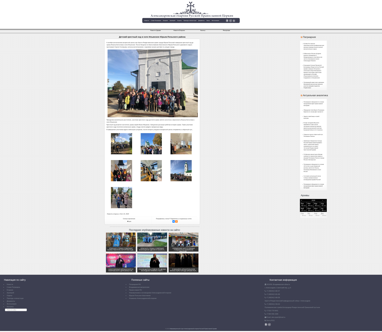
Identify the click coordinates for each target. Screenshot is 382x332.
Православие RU (135, 290)
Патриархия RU (135, 284)
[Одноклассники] (176, 221)
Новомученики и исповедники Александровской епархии (150, 293)
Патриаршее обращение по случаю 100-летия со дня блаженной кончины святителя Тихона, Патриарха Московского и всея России (314, 168)
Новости (146, 20)
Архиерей (172, 20)
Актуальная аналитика (315, 95)
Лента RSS (270, 320)
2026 (313, 200)
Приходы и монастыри (190, 20)
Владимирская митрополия (139, 287)
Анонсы (202, 30)
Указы (208, 20)
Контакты (146, 25)
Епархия (165, 20)
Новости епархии (113, 214)
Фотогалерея (215, 20)
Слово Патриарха (156, 20)
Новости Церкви (155, 30)
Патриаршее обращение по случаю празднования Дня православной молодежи (314, 103)
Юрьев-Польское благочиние (140, 295)
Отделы (179, 20)
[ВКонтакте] (173, 221)
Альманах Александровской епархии (142, 298)
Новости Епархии (179, 30)
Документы (201, 20)
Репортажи (226, 30)
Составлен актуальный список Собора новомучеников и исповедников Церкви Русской (312, 177)
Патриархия (309, 37)
